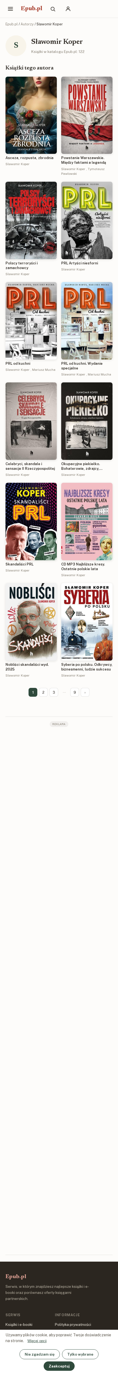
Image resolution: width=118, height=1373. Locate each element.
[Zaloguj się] (68, 9)
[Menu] (10, 9)
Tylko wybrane (80, 1354)
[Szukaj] (53, 9)
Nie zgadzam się (40, 1354)
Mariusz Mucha (43, 370)
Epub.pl (31, 9)
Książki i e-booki (18, 1324)
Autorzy (27, 24)
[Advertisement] (59, 990)
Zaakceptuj (59, 1366)
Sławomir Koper (17, 164)
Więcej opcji (37, 1341)
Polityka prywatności (73, 1324)
